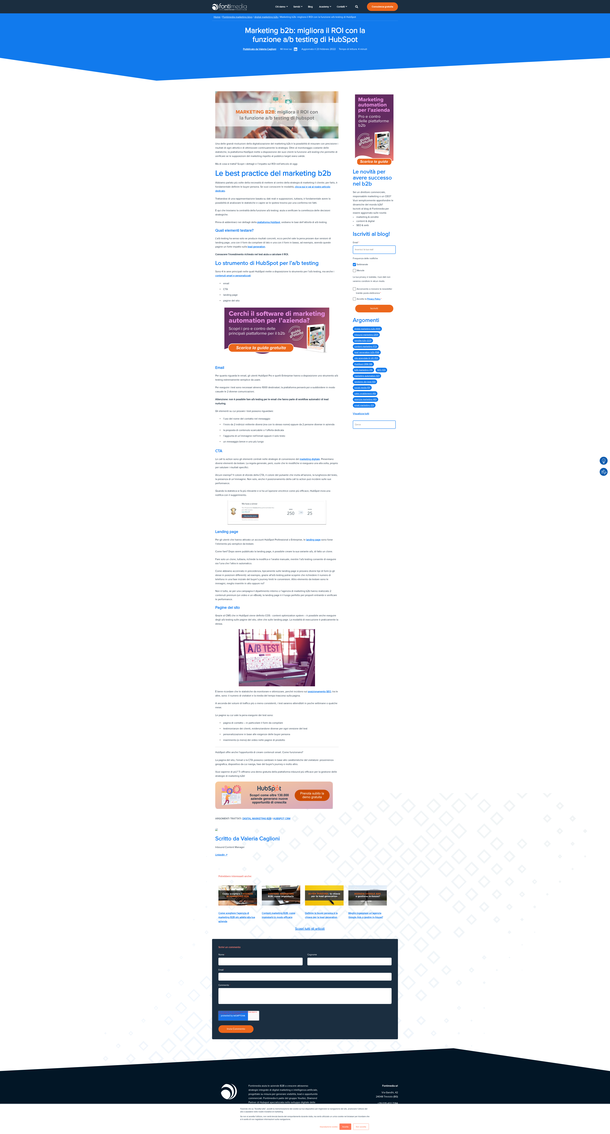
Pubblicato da (259, 49)
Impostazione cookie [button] (329, 1126)
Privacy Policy (373, 299)
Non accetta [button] (361, 1126)
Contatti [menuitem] (341, 6)
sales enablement (365, 393)
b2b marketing (363, 370)
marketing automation (367, 376)
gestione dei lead (365, 381)
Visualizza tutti (361, 413)
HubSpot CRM (281, 818)
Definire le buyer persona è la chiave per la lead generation (321, 915)
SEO (381, 370)
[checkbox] (374, 267)
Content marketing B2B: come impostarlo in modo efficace (278, 915)
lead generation (256, 246)
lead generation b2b (366, 352)
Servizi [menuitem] (296, 6)
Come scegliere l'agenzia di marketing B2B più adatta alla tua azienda (236, 917)
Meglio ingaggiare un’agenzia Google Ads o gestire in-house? (365, 915)
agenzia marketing (365, 399)
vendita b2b (362, 340)
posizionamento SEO (319, 691)
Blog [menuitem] (310, 6)
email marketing (364, 405)
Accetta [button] (345, 1126)
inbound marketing (366, 334)
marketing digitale (310, 459)
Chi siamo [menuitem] (280, 6)
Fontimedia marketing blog (237, 17)
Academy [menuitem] (324, 6)
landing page (313, 539)
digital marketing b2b (266, 17)
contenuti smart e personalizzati (233, 275)
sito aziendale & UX (366, 358)
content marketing (365, 346)
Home (217, 17)
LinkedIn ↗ (221, 854)
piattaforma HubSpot (268, 222)
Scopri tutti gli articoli (310, 929)
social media (362, 387)
